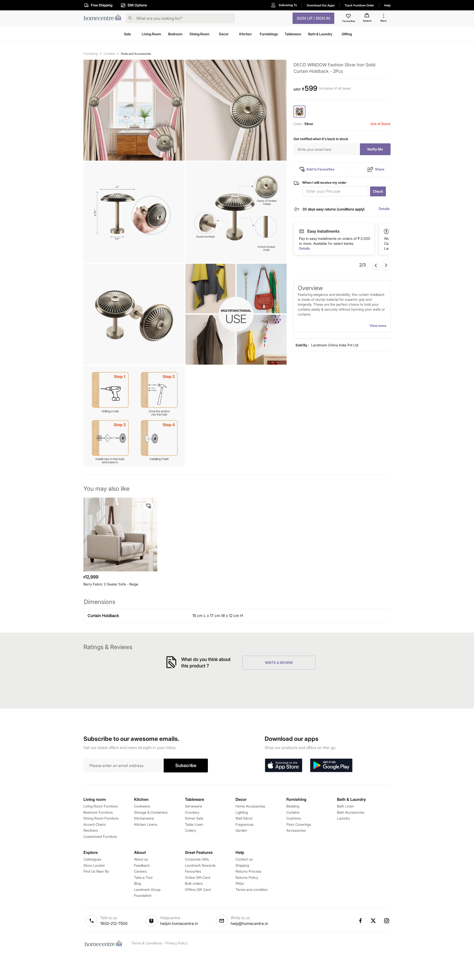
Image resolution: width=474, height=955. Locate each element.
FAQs (240, 883)
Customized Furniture (100, 836)
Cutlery (190, 830)
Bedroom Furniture (98, 812)
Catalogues (92, 859)
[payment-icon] (301, 231)
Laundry (343, 818)
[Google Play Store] (331, 765)
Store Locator (94, 865)
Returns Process (248, 871)
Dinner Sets (194, 818)
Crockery (192, 812)
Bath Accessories (350, 812)
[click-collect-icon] (387, 231)
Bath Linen (345, 806)
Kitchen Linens (145, 824)
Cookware (142, 806)
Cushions (293, 818)
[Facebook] (360, 921)
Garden (241, 830)
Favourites (193, 871)
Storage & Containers (151, 812)
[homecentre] (103, 18)
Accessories (296, 830)
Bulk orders (194, 883)
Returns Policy (247, 877)
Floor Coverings (298, 824)
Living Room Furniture (100, 806)
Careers (140, 871)
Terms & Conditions (146, 943)
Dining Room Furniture (100, 818)
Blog (137, 883)
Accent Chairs (94, 824)
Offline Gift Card (198, 889)
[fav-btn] (148, 506)
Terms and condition (252, 889)
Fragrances (245, 824)
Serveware (193, 806)
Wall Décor (244, 818)
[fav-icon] (349, 17)
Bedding (292, 806)
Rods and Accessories (136, 54)
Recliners (90, 830)
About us (141, 859)
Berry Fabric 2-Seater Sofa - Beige (110, 584)
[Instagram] (387, 921)
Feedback (142, 865)
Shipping (242, 865)
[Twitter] (373, 921)
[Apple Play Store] (283, 765)
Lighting (242, 812)
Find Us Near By (96, 871)
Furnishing (90, 54)
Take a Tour (143, 877)
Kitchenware (144, 818)
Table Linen (194, 824)
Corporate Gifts (197, 859)
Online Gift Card (197, 877)
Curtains (109, 54)
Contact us (244, 859)
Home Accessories (250, 806)
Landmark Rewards (200, 865)
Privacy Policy (176, 943)
